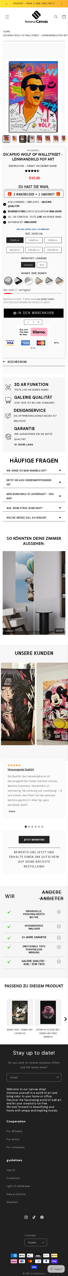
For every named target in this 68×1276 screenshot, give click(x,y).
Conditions (13, 1178)
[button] (7, 17)
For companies (16, 1147)
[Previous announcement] (6, 3)
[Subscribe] (57, 1077)
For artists (13, 1139)
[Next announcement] (61, 3)
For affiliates (14, 1131)
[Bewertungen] (26, 170)
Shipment (12, 1202)
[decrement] (28, 322)
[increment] (38, 322)
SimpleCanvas (38, 1273)
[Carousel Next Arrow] (60, 790)
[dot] (26, 827)
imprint (11, 1170)
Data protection (16, 1194)
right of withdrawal (18, 1186)
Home (6, 31)
